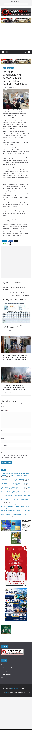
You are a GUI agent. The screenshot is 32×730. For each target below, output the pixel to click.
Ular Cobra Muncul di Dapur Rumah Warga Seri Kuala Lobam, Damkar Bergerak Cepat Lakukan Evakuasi (15, 357)
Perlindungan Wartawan (7, 671)
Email (3, 438)
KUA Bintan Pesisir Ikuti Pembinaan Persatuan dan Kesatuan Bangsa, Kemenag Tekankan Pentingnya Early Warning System (15, 506)
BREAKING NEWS (11, 68)
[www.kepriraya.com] (3, 52)
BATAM (4, 68)
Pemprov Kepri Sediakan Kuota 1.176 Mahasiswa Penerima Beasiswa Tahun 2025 (15, 294)
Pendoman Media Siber (7, 668)
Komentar (4, 410)
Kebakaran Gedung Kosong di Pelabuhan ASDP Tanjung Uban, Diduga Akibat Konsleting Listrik (14, 387)
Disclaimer (3, 677)
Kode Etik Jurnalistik (6, 674)
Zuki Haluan (13, 87)
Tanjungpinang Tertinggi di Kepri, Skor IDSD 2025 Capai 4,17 (16, 327)
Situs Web (4, 445)
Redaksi (3, 664)
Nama (3, 431)
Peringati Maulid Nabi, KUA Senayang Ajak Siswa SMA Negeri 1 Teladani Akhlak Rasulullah (18, 4)
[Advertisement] (16, 37)
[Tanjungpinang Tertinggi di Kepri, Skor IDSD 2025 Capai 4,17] (16, 304)
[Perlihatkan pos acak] (29, 52)
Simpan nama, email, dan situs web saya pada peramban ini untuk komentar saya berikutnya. (14, 456)
